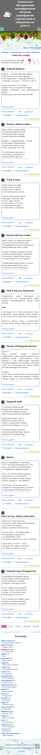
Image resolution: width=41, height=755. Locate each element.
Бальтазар (6, 707)
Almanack (10, 111)
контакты (8, 748)
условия (22, 751)
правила (26, 745)
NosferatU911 (7, 685)
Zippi (3, 702)
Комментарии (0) (22, 115)
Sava (3, 693)
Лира (3, 716)
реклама (16, 748)
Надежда (5, 724)
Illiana (3, 654)
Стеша (4, 729)
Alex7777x (5, 645)
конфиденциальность (30, 748)
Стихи (3, 111)
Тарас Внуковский (9, 733)
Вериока (5, 711)
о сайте (34, 745)
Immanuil (5, 658)
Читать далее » (8, 107)
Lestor (4, 671)
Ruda (3, 689)
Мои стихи (6, 641)
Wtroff (4, 698)
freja (3, 663)
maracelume (6, 680)
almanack (29, 112)
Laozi (3, 667)
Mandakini (5, 676)
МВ (2, 720)
